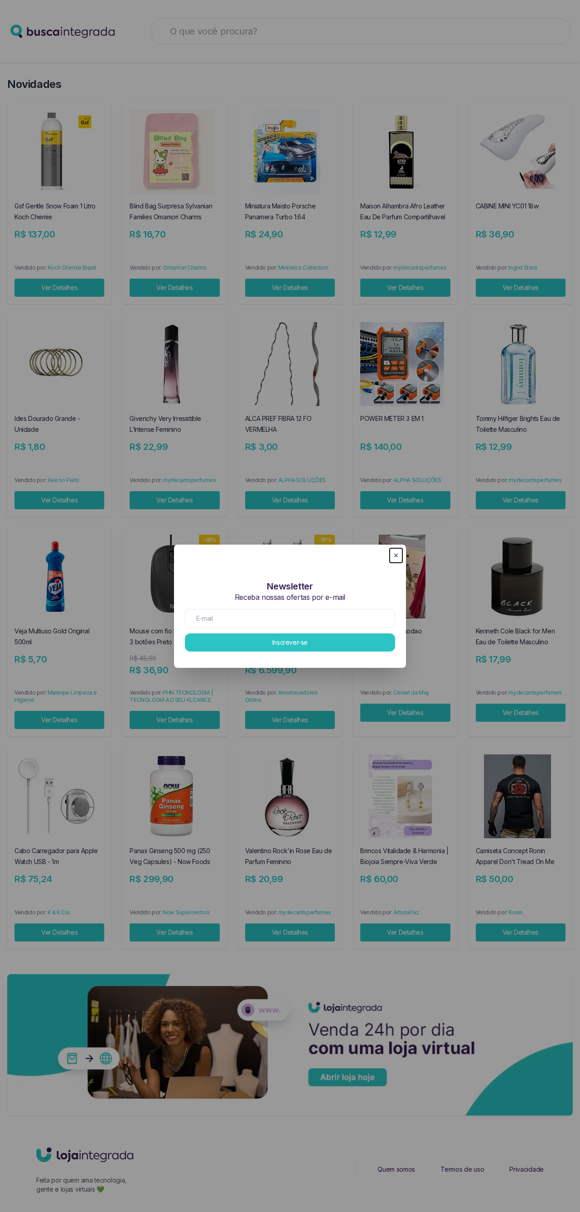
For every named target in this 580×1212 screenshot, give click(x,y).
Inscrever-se (290, 642)
